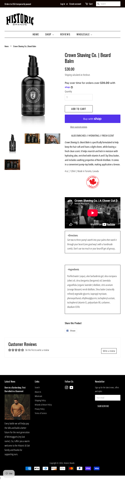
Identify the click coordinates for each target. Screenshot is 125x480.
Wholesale (84, 34)
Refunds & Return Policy (43, 404)
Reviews (65, 34)
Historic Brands (69, 463)
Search (37, 387)
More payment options (78, 126)
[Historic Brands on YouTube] (71, 388)
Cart (91, 3)
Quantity (68, 91)
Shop (48, 34)
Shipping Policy (40, 400)
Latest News (10, 381)
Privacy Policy (40, 408)
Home (36, 34)
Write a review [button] (109, 351)
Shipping (68, 74)
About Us (38, 391)
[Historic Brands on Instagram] (66, 388)
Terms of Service (41, 413)
